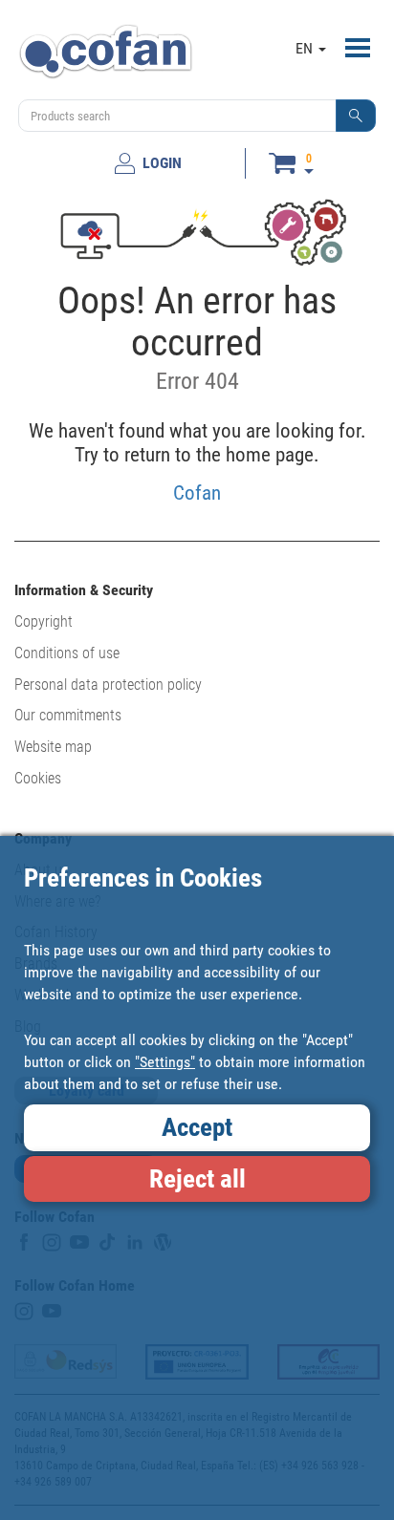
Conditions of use (67, 653)
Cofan (197, 492)
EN (306, 48)
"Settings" (165, 1062)
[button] (356, 115)
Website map (53, 747)
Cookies (37, 778)
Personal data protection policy (108, 684)
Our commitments (67, 715)
